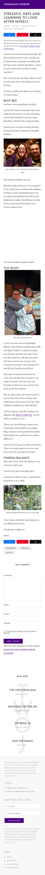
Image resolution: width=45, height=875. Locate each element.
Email (7, 614)
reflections (25, 548)
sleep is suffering (24, 415)
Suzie (8, 26)
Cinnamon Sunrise (17, 4)
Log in (9, 857)
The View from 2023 (22, 690)
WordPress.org (12, 868)
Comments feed (12, 864)
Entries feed (11, 860)
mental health (10, 548)
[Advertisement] (22, 234)
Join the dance (22, 741)
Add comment (19, 29)
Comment (8, 575)
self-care (9, 552)
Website (7, 623)
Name (7, 605)
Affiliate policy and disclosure (17, 788)
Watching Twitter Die (22, 707)
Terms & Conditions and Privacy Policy (21, 791)
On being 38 (22, 723)
